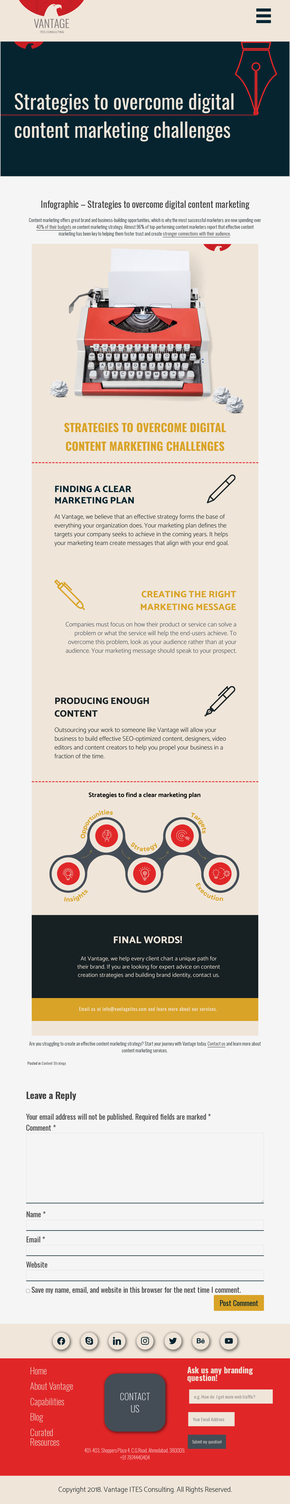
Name (36, 1213)
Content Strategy (54, 1063)
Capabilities (47, 1401)
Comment (41, 1127)
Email (35, 1239)
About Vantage (51, 1385)
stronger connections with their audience (196, 233)
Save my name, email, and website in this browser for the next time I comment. (136, 1289)
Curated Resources (44, 1437)
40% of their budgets (53, 226)
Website (37, 1264)
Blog (36, 1416)
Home (38, 1370)
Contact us (216, 1043)
